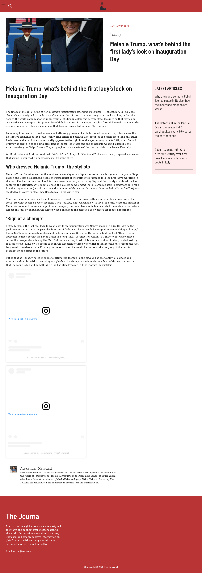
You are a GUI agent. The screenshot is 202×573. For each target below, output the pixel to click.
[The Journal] (102, 6)
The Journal (111, 566)
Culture (115, 35)
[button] (10, 6)
